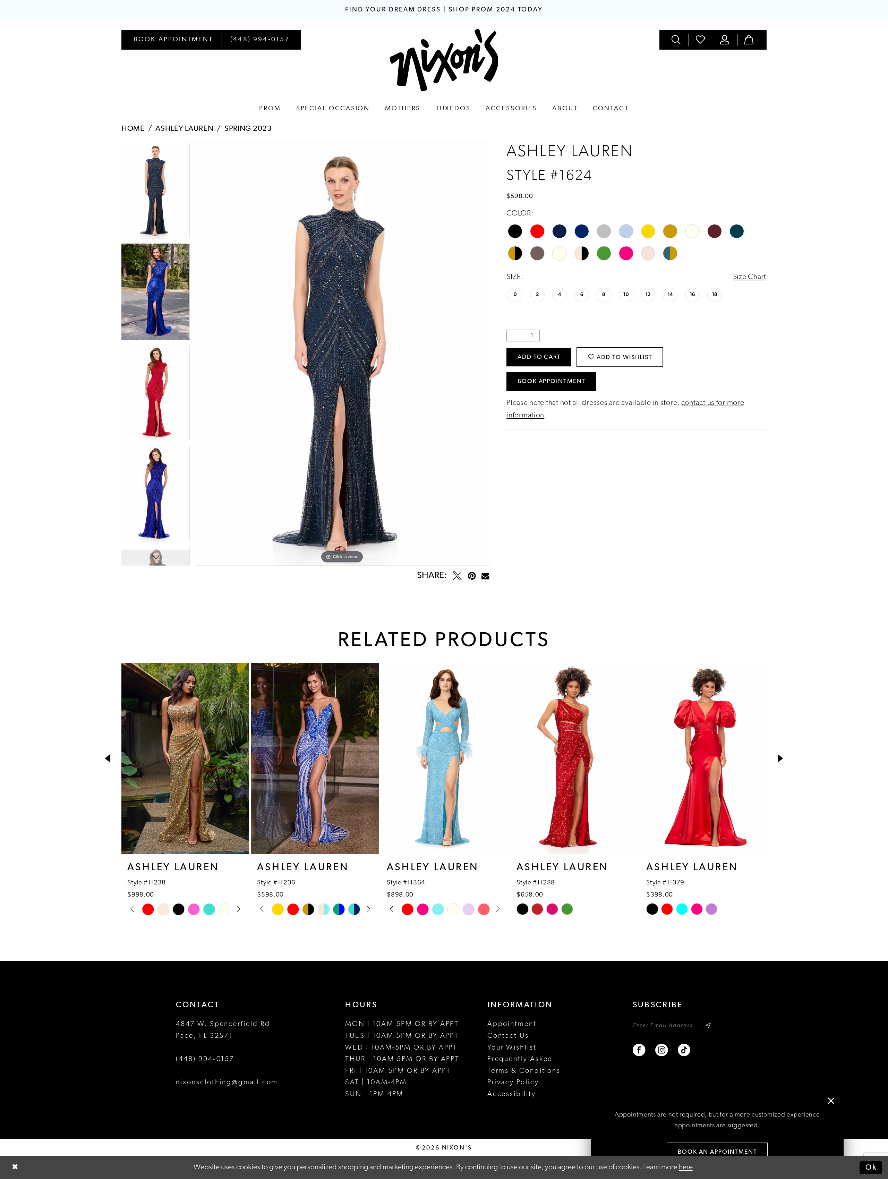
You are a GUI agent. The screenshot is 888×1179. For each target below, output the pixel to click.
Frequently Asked (520, 1059)
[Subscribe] (708, 1025)
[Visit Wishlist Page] (701, 39)
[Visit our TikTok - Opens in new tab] (684, 1050)
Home (133, 129)
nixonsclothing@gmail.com (227, 1082)
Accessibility (511, 1094)
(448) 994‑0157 (205, 1059)
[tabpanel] (155, 193)
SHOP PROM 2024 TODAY (496, 10)
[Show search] (677, 39)
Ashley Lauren (184, 129)
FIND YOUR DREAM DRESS (393, 10)
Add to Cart (539, 357)
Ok (871, 1167)
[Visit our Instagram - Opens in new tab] (662, 1050)
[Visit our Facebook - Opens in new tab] (639, 1050)
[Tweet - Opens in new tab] (457, 575)
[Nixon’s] (444, 60)
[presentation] (185, 758)
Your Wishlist (512, 1047)
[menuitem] (173, 39)
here (686, 1167)
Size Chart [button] (749, 277)
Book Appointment (552, 381)
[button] (725, 39)
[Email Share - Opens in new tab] (485, 576)
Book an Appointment (717, 1152)
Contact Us (508, 1036)
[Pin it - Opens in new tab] (472, 575)
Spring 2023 (248, 129)
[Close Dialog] (15, 1168)
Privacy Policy (513, 1082)
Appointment (512, 1024)
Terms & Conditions (524, 1071)
